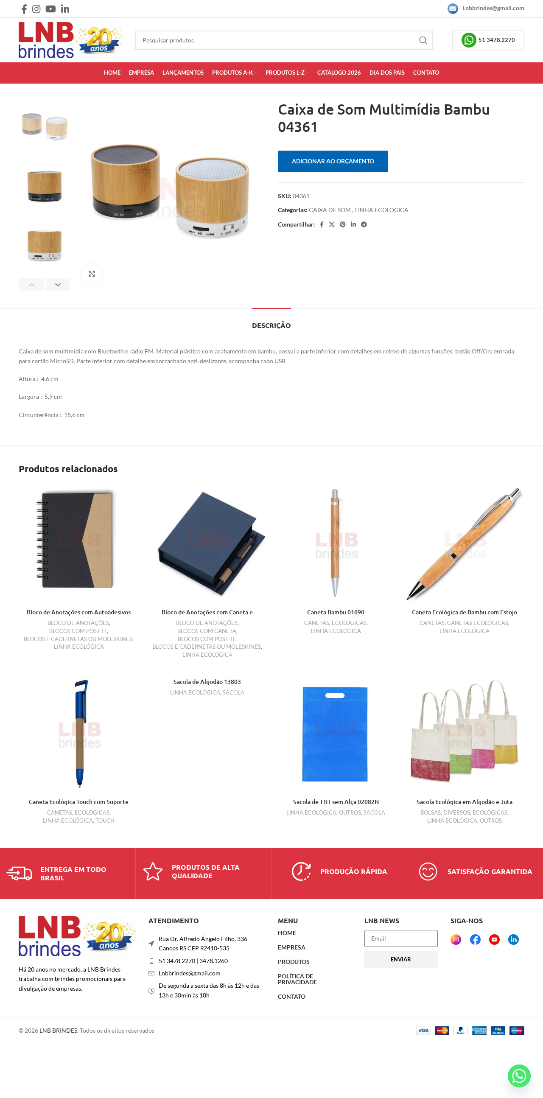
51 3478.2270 (497, 39)
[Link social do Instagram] (36, 9)
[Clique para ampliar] (91, 274)
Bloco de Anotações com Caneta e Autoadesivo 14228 (207, 616)
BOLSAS (430, 812)
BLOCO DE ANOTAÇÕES (78, 622)
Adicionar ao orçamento (333, 161)
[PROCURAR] (423, 40)
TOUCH (105, 820)
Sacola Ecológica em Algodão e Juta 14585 (464, 806)
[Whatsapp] (519, 1075)
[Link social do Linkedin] (65, 9)
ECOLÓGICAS (349, 622)
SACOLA (233, 692)
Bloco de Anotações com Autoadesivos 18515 (79, 616)
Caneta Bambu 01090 (335, 612)
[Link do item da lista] (207, 961)
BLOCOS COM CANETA (206, 630)
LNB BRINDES (58, 1030)
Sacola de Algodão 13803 (207, 682)
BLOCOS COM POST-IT (78, 630)
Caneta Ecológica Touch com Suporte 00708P (79, 806)
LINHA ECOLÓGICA (382, 209)
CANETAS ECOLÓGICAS (477, 622)
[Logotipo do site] (71, 39)
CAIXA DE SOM (330, 209)
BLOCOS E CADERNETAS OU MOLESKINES (78, 639)
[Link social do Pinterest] (342, 224)
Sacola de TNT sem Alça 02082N (336, 802)
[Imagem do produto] (79, 544)
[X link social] (331, 224)
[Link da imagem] (77, 935)
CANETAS (316, 622)
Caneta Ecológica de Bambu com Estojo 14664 (464, 616)
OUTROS (350, 812)
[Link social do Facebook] (24, 9)
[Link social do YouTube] (51, 9)
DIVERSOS (456, 812)
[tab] (271, 321)
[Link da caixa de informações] (67, 873)
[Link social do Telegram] (363, 224)
